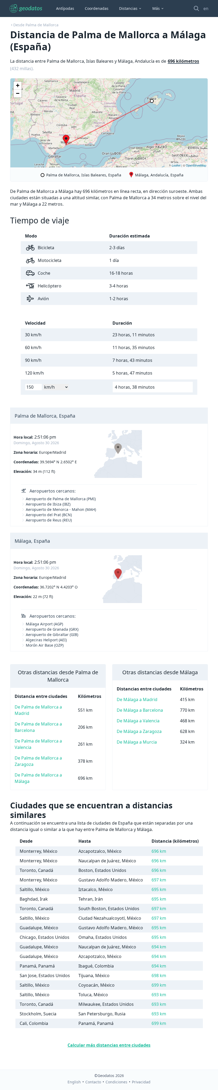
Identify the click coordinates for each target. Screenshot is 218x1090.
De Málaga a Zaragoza (139, 731)
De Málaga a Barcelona (140, 710)
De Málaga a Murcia (137, 742)
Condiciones (116, 1081)
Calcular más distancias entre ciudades (109, 1045)
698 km (159, 975)
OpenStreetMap (196, 165)
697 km (159, 880)
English (74, 1081)
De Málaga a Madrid (137, 699)
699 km (159, 985)
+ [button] (17, 85)
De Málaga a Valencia (138, 721)
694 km (159, 947)
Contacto (93, 1081)
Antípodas (65, 8)
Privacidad (141, 1081)
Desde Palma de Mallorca (35, 24)
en (205, 8)
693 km (159, 995)
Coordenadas (96, 8)
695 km (159, 889)
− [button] (17, 93)
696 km (159, 851)
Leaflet (176, 165)
